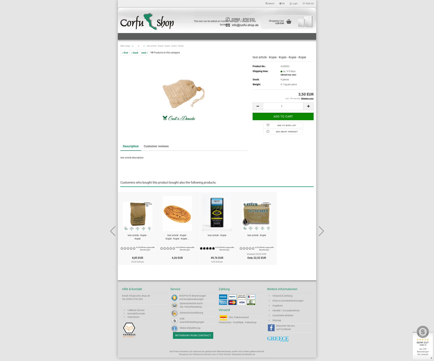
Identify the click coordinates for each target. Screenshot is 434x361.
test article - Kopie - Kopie (137, 237)
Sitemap (276, 320)
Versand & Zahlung (282, 295)
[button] (282, 3)
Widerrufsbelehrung (190, 328)
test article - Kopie (217, 235)
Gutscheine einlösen (282, 315)
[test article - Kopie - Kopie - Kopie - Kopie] (184, 93)
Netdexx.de (250, 354)
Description (131, 146)
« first (125, 52)
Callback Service (135, 310)
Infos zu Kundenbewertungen (287, 300)
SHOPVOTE (185, 295)
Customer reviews (156, 146)
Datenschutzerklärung (191, 312)
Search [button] (271, 3)
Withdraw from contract (193, 335)
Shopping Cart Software (190, 354)
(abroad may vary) (288, 75)
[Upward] (425, 356)
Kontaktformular (136, 313)
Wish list (309, 3)
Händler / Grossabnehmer (286, 310)
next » (144, 52)
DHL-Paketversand (239, 317)
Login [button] (295, 3)
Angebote (277, 305)
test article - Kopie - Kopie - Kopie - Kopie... (177, 237)
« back (134, 52)
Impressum (133, 317)
